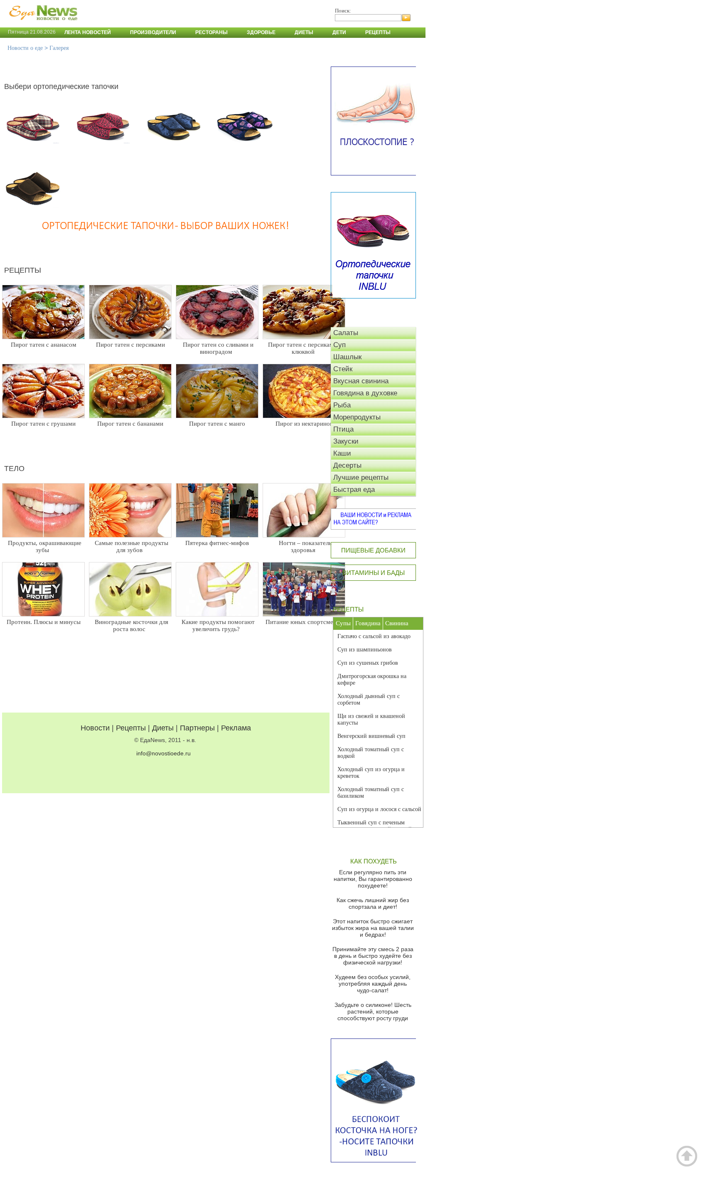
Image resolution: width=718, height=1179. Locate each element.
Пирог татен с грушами (43, 423)
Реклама (236, 728)
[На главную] (41, 24)
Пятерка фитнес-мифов (217, 543)
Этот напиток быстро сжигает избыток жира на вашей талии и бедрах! (373, 928)
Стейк (342, 369)
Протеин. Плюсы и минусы (44, 622)
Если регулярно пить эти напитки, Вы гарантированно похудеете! (373, 879)
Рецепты (378, 32)
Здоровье (261, 32)
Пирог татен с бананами (130, 423)
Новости (95, 728)
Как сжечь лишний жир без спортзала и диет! (373, 903)
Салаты (345, 333)
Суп (339, 345)
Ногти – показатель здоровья (305, 546)
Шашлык (347, 357)
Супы (343, 623)
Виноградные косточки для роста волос (131, 625)
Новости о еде (25, 48)
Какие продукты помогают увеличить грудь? (218, 625)
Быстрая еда (354, 489)
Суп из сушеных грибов (367, 663)
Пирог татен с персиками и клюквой (305, 348)
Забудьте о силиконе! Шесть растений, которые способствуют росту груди (372, 1011)
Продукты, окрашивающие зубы (44, 546)
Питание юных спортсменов (304, 622)
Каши (342, 453)
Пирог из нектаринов (304, 423)
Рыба (342, 405)
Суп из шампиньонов (364, 649)
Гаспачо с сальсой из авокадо (374, 636)
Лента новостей (87, 32)
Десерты (347, 465)
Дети (339, 32)
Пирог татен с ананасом (43, 344)
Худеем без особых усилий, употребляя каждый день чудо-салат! (373, 984)
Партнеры (197, 728)
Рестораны (211, 32)
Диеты (304, 32)
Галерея (59, 48)
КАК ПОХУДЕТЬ (373, 861)
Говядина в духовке (365, 393)
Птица (343, 429)
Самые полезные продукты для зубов (131, 546)
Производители (153, 32)
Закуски (346, 441)
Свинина (396, 623)
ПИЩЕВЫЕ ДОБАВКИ (373, 550)
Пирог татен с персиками (130, 344)
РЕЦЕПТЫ (348, 609)
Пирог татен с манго (217, 423)
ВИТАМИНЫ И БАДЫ (373, 572)
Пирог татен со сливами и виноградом (218, 348)
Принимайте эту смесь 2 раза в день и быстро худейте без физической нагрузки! (372, 956)
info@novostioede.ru (163, 753)
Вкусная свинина (361, 381)
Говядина (368, 623)
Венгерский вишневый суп (371, 736)
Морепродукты (357, 417)
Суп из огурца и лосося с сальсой (379, 809)
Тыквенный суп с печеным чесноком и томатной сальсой (374, 825)
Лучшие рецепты (361, 477)
